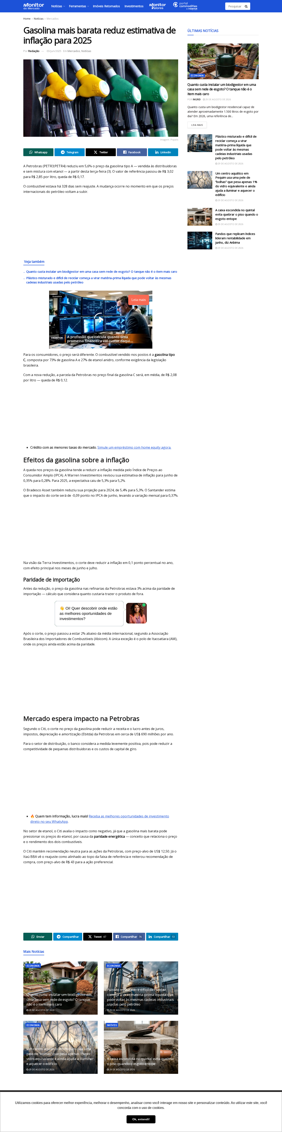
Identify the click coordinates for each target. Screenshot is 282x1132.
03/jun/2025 (54, 51)
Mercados (52, 18)
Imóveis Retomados (106, 6)
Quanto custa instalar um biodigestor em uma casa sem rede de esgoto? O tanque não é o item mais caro (101, 271)
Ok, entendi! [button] (141, 1119)
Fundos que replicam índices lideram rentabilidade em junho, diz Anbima (235, 238)
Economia (33, 965)
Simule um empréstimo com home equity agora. (134, 447)
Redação (33, 51)
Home (27, 18)
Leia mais (199, 123)
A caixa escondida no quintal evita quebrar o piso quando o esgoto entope (140, 1061)
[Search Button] (246, 6)
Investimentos (133, 6)
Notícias (56, 6)
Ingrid (197, 99)
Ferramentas (77, 6)
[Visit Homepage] (33, 6)
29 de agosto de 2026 (41, 1010)
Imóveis (112, 1025)
